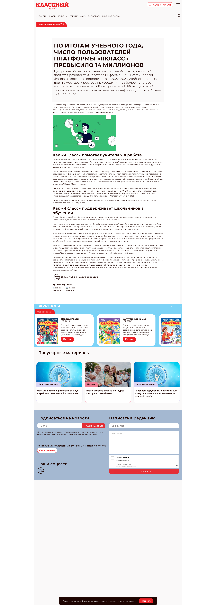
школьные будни (57, 16)
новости (41, 16)
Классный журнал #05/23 (51, 24)
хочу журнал (161, 4)
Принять (146, 601)
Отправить (144, 471)
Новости (91, 384)
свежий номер (78, 16)
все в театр (94, 16)
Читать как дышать (48, 384)
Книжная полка (111, 16)
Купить (67, 339)
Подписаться (93, 425)
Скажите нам (47, 450)
